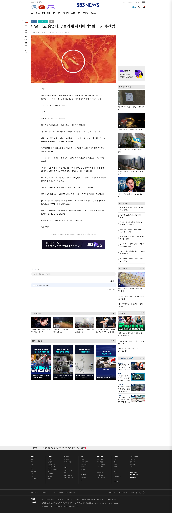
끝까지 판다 (83, 477)
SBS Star (133, 474)
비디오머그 (100, 456)
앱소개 (115, 471)
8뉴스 (38, 13)
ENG (124, 2)
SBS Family (111, 493)
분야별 (33, 456)
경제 (48, 13)
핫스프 (119, 395)
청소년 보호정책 (114, 503)
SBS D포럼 (133, 477)
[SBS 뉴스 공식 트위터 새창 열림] (140, 492)
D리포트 (83, 469)
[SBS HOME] (143, 2)
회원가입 (137, 2)
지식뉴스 (132, 459)
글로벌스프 (120, 363)
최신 (32, 459)
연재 (82, 456)
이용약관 (61, 492)
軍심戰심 (66, 459)
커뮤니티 (132, 464)
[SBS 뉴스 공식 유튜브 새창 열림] (132, 492)
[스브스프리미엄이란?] (133, 358)
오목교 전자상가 (101, 477)
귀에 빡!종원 (100, 462)
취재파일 (85, 13)
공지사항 (116, 482)
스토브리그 (100, 466)
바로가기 (116, 456)
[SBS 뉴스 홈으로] (88, 5)
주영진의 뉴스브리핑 (53, 469)
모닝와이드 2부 (51, 466)
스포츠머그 (100, 459)
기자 (115, 469)
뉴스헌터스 (50, 462)
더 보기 (112, 313)
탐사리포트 (83, 474)
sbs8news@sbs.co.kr (90, 499)
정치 (43, 13)
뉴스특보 (50, 478)
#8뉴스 (134, 7)
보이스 (66, 472)
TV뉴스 (93, 13)
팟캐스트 (132, 462)
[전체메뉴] (32, 13)
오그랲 (119, 374)
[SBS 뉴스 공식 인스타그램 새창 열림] (144, 492)
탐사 (82, 480)
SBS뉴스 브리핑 (68, 475)
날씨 (115, 459)
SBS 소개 (35, 493)
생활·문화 (66, 13)
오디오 (66, 467)
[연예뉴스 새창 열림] (131, 73)
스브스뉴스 (100, 471)
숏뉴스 (115, 466)
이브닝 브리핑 (67, 462)
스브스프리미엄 (134, 456)
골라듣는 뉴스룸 (68, 470)
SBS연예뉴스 (133, 472)
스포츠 (73, 13)
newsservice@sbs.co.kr (86, 502)
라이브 (115, 464)
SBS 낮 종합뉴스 (68, 477)
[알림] (144, 7)
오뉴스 (49, 471)
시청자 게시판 (117, 476)
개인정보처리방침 (70, 492)
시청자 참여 (46, 493)
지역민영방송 (123, 493)
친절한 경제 (83, 464)
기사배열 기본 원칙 (104, 503)
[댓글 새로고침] (38, 269)
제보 (115, 462)
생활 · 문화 (33, 471)
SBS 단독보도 (84, 462)
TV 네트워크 (43, 21)
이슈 (32, 481)
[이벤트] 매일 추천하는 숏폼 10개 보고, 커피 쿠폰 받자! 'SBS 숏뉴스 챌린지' (64, 447)
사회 (53, 13)
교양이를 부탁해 (101, 464)
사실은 (82, 459)
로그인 (130, 2)
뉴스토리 (50, 476)
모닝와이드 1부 (51, 464)
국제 (59, 13)
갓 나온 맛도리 (100, 475)
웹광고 (54, 492)
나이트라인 (50, 474)
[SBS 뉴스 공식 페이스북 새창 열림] (136, 492)
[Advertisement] (73, 300)
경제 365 (83, 466)
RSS (115, 474)
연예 (79, 13)
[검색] (139, 7)
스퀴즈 (132, 466)
